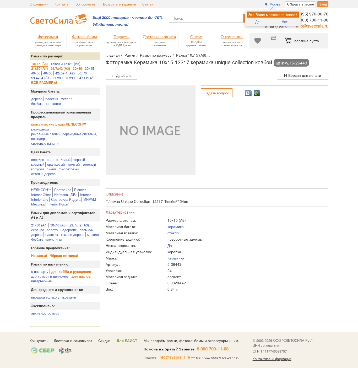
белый (65, 159)
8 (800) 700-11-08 (311, 20)
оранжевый (56, 164)
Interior (85, 194)
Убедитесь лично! (110, 24)
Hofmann (61, 194)
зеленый (89, 164)
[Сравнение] (273, 40)
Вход (323, 4)
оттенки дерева (43, 173)
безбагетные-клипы (46, 239)
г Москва (273, 4)
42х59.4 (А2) (65, 73)
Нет (285, 21)
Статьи (147, 4)
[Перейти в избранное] (257, 40)
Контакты (62, 4)
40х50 (35, 73)
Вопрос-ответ (86, 4)
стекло (173, 232)
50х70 (82, 73)
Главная (113, 55)
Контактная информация (272, 358)
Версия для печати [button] (304, 75)
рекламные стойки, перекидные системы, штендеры (64, 136)
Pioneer (80, 189)
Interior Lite (39, 199)
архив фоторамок (45, 313)
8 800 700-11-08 (213, 348)
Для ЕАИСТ (127, 340)
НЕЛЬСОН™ (41, 189)
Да (257, 21)
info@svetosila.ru (312, 26)
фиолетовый (69, 168)
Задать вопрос (216, 92)
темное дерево (72, 234)
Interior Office (41, 194)
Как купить (38, 340)
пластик (51, 98)
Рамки (129, 55)
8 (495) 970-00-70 (311, 14)
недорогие (69, 229)
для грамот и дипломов (50, 276)
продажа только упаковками (53, 297)
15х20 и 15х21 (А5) (65, 63)
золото (52, 159)
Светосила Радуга (65, 199)
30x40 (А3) (58, 225)
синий (51, 168)
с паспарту (39, 271)
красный (37, 164)
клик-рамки (40, 129)
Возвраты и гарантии (119, 4)
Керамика (175, 258)
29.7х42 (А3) (79, 225)
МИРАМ (89, 199)
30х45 (89, 68)
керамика (175, 226)
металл (67, 98)
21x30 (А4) (39, 225)
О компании (39, 4)
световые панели (44, 143)
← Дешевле (121, 75)
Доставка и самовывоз (73, 340)
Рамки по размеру (155, 55)
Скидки (104, 340)
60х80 (58, 77)
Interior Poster (58, 204)
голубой (37, 168)
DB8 (74, 194)
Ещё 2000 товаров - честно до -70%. (128, 17)
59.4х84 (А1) (41, 77)
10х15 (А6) (39, 63)
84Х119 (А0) (87, 77)
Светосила (62, 189)
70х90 (70, 77)
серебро (37, 159)
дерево (36, 98)
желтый (74, 164)
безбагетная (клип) (46, 103)
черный (79, 159)
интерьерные (41, 280)
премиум (87, 229)
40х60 (47, 73)
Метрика (38, 204)
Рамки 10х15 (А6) (191, 55)
